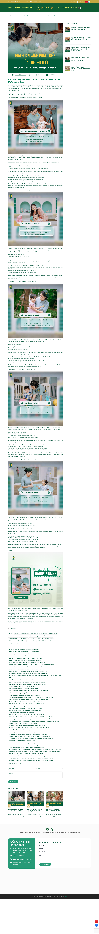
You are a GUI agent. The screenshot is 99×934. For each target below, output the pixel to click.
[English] (89, 1)
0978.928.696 (17, 1)
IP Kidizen (23, 640)
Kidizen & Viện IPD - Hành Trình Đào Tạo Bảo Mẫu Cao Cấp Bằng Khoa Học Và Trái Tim (30, 745)
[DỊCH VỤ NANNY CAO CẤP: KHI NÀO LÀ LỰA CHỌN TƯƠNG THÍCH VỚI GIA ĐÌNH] (67, 59)
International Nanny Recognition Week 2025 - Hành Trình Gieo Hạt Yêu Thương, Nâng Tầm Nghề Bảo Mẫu (35, 751)
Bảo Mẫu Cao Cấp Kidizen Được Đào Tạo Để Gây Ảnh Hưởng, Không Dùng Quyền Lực (30, 727)
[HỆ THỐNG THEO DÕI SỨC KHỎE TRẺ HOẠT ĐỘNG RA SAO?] (67, 29)
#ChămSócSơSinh (25, 633)
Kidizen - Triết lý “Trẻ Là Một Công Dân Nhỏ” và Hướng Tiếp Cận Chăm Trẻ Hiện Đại (29, 736)
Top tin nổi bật (71, 24)
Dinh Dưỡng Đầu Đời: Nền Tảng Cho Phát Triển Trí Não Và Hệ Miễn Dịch (26, 706)
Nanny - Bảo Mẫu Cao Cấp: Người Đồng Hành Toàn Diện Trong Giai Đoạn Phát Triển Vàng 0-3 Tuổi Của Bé (35, 749)
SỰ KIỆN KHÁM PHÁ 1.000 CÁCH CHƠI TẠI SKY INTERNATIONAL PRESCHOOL (28, 673)
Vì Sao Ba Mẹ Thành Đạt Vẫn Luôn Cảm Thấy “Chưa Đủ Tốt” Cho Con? (26, 703)
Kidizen (29, 640)
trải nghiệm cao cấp (13, 643)
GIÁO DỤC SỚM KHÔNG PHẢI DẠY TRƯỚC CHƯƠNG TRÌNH (23, 688)
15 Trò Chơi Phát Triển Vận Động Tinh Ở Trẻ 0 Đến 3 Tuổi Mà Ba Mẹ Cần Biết (28, 734)
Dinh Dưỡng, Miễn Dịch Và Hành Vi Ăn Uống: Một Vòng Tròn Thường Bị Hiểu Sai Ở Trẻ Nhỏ (31, 719)
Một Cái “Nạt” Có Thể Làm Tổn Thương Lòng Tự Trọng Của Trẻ (24, 732)
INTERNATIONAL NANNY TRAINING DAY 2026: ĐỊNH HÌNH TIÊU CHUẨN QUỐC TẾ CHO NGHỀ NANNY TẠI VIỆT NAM (36, 676)
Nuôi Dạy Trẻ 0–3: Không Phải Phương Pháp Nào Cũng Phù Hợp (25, 710)
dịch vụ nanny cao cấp (14, 640)
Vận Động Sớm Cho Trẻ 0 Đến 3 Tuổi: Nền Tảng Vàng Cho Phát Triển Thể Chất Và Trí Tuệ (31, 758)
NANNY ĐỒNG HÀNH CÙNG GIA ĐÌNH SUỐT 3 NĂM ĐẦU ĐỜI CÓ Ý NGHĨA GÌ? (28, 682)
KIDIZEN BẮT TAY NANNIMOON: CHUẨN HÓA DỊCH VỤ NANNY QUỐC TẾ (26, 667)
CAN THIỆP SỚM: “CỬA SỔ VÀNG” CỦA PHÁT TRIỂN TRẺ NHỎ (24, 651)
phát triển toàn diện (42, 640)
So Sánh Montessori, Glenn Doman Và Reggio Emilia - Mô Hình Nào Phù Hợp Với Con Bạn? (31, 760)
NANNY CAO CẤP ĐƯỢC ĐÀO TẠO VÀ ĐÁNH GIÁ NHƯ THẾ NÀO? (25, 660)
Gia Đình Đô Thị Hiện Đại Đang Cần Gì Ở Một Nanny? (22, 712)
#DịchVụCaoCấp (53, 633)
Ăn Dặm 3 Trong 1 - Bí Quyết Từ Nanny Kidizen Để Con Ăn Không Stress (27, 725)
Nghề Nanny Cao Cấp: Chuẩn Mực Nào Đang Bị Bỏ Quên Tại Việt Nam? (26, 714)
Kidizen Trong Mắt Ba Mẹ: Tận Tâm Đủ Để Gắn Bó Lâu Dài (23, 723)
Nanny (34, 640)
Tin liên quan (13, 788)
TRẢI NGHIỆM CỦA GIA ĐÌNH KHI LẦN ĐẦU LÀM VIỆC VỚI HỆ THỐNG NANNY (27, 653)
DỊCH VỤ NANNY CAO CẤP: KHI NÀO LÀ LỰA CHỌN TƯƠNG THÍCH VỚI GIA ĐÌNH (29, 656)
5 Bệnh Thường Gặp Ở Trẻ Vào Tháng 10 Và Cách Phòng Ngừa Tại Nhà (26, 747)
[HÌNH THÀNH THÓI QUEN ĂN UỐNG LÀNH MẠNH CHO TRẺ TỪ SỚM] (67, 69)
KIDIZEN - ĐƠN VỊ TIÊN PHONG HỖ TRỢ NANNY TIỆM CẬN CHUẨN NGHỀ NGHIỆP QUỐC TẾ (31, 664)
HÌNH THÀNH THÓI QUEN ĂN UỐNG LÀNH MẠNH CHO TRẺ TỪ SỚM (25, 658)
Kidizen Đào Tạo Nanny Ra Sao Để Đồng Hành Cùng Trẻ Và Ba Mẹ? (25, 743)
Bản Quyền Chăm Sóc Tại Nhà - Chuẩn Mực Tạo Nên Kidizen (24, 729)
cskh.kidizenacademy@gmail (34, 1)
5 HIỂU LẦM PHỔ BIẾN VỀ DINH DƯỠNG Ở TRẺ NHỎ (21, 686)
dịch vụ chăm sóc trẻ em (35, 638)
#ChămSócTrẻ (34, 633)
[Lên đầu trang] (96, 931)
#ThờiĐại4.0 (18, 636)
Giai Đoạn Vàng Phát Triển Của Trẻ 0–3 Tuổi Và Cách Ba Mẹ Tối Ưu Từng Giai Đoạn (29, 756)
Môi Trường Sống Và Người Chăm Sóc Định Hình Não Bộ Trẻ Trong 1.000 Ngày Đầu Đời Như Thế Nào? (34, 721)
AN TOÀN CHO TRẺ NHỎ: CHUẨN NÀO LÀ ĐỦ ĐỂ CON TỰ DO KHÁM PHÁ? (27, 680)
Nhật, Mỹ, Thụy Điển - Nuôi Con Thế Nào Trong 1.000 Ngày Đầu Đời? (26, 753)
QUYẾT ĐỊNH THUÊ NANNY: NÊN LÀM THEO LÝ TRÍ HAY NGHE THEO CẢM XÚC (28, 662)
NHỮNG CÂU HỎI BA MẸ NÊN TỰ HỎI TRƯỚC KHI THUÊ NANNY (24, 693)
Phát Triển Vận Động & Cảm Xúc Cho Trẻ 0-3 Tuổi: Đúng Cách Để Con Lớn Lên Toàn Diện (31, 697)
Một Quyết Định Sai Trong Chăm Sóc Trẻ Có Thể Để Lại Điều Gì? (25, 695)
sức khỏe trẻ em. (52, 640)
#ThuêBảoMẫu (26, 636)
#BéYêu (17, 633)
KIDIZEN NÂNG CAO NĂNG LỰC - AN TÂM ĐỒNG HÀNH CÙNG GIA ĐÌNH (26, 669)
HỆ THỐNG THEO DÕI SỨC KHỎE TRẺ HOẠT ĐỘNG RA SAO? (24, 649)
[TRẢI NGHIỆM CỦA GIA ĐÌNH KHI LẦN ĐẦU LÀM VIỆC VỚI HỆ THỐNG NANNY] (67, 49)
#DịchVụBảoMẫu (43, 633)
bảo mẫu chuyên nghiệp (46, 636)
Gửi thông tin (45, 864)
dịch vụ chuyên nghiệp (47, 638)
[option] (16, 796)
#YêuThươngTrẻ (35, 636)
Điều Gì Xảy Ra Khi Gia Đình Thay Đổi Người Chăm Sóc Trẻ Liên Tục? (26, 701)
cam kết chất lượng (13, 638)
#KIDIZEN (11, 636)
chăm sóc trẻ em (23, 638)
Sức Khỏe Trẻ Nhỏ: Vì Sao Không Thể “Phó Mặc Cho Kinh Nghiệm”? (26, 708)
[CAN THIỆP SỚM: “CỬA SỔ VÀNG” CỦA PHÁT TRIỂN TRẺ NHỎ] (67, 39)
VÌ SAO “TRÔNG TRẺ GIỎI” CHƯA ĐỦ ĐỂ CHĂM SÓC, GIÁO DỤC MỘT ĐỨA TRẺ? (28, 699)
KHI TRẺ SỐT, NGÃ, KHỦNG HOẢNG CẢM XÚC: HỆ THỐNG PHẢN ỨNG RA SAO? (28, 684)
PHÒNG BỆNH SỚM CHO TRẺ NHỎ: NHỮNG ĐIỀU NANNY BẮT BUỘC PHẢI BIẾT (28, 690)
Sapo (66, 896)
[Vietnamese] (86, 1)
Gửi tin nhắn (13, 781)
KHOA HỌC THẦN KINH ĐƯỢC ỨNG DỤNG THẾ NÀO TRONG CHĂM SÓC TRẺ (28, 671)
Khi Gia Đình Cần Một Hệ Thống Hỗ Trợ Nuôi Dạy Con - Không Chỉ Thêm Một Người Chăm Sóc (32, 716)
